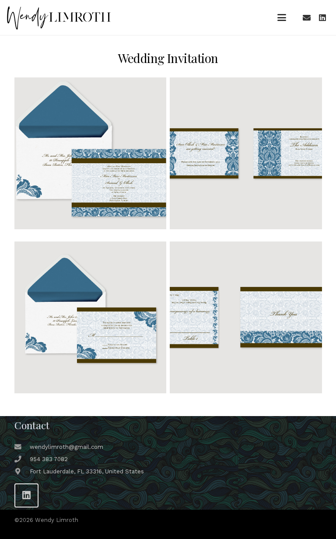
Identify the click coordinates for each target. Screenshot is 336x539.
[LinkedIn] (322, 17)
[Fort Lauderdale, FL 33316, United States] (22, 471)
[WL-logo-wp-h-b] (59, 18)
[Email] (307, 17)
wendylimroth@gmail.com (66, 447)
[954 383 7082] (22, 459)
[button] (282, 17)
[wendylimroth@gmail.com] (22, 447)
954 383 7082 (49, 459)
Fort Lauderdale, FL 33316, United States (87, 471)
